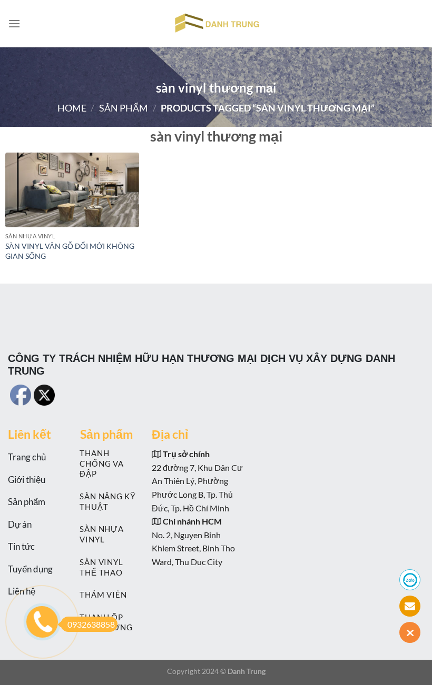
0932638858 (91, 624)
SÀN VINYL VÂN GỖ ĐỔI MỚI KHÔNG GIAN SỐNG (69, 250)
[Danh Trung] (216, 23)
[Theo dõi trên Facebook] (136, 391)
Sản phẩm (123, 108)
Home (71, 108)
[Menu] (14, 23)
